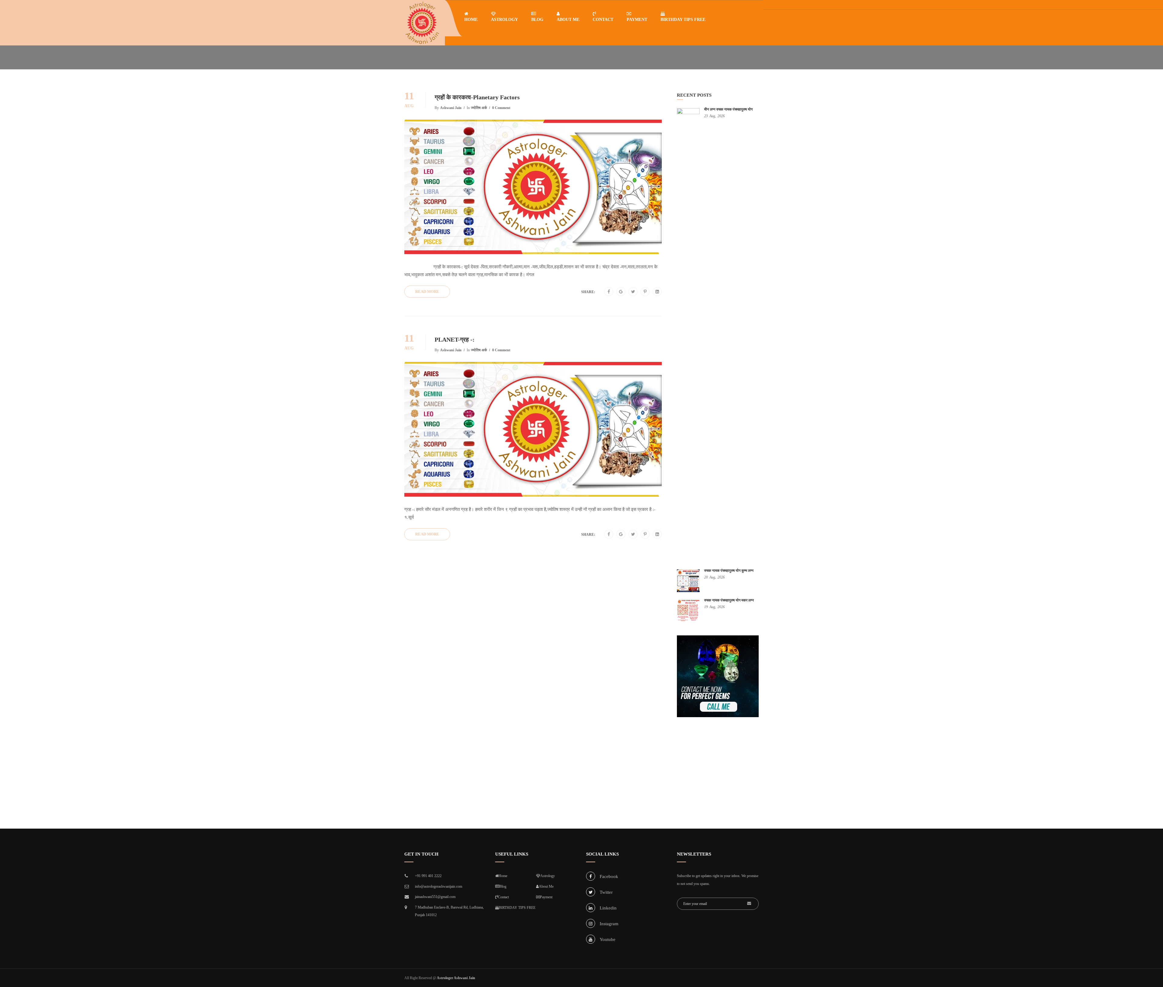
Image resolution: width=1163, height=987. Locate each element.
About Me (568, 19)
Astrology (504, 19)
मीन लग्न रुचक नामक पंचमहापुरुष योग (728, 109)
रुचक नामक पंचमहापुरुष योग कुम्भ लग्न (729, 570)
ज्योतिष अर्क (479, 108)
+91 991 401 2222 (428, 876)
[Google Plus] (621, 292)
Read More (427, 291)
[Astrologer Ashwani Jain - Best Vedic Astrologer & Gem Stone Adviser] (422, 22)
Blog (537, 19)
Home (471, 19)
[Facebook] (609, 292)
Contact (603, 19)
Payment (637, 19)
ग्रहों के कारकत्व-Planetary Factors (477, 97)
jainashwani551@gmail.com (435, 897)
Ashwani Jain (451, 108)
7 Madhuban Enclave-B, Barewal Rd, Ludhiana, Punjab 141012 (449, 911)
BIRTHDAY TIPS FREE (683, 19)
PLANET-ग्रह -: (455, 339)
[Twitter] (633, 292)
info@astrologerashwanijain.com (438, 886)
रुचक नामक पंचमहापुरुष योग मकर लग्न (729, 600)
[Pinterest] (645, 292)
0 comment (501, 108)
